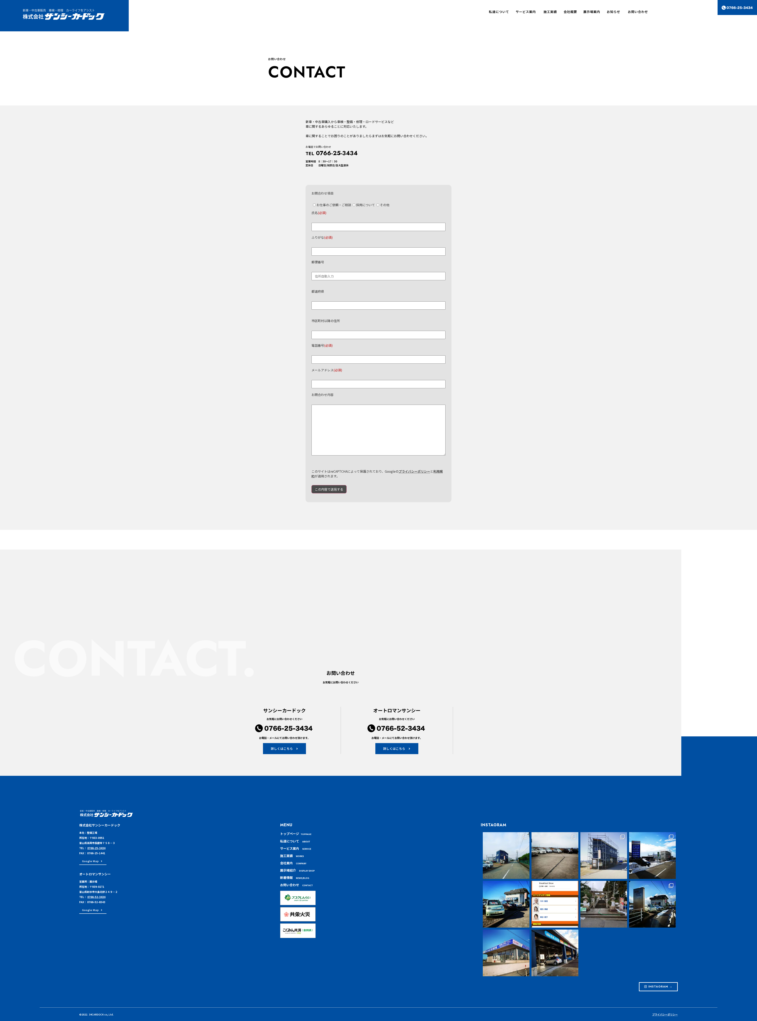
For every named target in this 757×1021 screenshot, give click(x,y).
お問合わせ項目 (322, 193)
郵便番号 (317, 262)
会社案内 (293, 863)
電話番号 (322, 345)
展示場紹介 (297, 870)
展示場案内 (593, 11)
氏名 (318, 212)
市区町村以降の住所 (325, 320)
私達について (499, 11)
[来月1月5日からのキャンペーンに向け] (652, 904)
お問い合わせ (638, 11)
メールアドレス (326, 370)
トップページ (295, 833)
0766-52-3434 (96, 897)
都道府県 (317, 291)
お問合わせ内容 (322, 394)
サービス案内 (526, 11)
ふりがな (322, 237)
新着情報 (294, 877)
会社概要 (570, 11)
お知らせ (613, 11)
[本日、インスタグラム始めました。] (554, 953)
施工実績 (292, 855)
